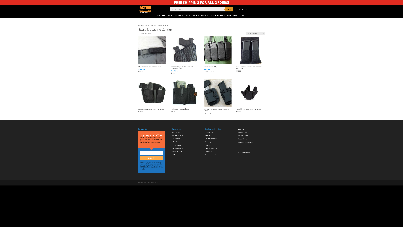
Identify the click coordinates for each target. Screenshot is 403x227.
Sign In (241, 9)
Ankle (195, 15)
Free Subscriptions (211, 148)
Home (140, 25)
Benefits (208, 135)
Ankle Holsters (176, 142)
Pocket (203, 15)
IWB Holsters (176, 132)
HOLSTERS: (161, 15)
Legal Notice (242, 139)
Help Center (209, 132)
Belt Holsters (176, 139)
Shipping (208, 142)
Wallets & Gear (232, 15)
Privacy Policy (243, 136)
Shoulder (178, 15)
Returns (207, 145)
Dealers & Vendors (211, 155)
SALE (244, 15)
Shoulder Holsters (178, 135)
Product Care (242, 132)
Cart (246, 9)
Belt (187, 15)
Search (228, 9)
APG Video (241, 129)
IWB (169, 15)
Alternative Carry (217, 15)
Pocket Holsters (177, 145)
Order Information (211, 139)
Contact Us (209, 152)
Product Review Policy (245, 142)
